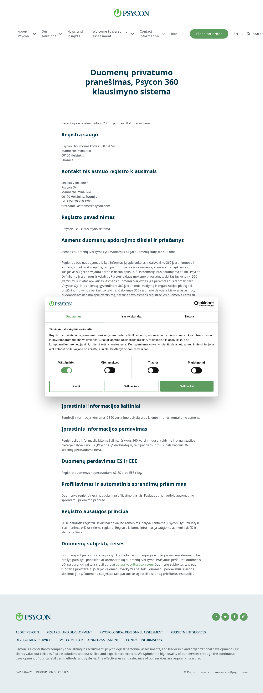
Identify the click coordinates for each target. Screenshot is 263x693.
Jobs (174, 34)
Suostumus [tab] (74, 316)
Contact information (149, 33)
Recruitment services (188, 632)
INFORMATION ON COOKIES (52, 672)
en (236, 34)
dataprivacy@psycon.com (134, 564)
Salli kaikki (187, 386)
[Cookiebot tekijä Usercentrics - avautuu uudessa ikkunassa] (197, 304)
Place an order (209, 33)
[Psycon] (131, 13)
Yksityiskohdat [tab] (131, 316)
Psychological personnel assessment (131, 632)
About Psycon (23, 33)
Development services (34, 640)
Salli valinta (131, 386)
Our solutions (49, 33)
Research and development (69, 632)
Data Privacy (24, 672)
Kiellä (76, 386)
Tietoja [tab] (189, 316)
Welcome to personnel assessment (111, 33)
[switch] (109, 370)
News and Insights (75, 33)
